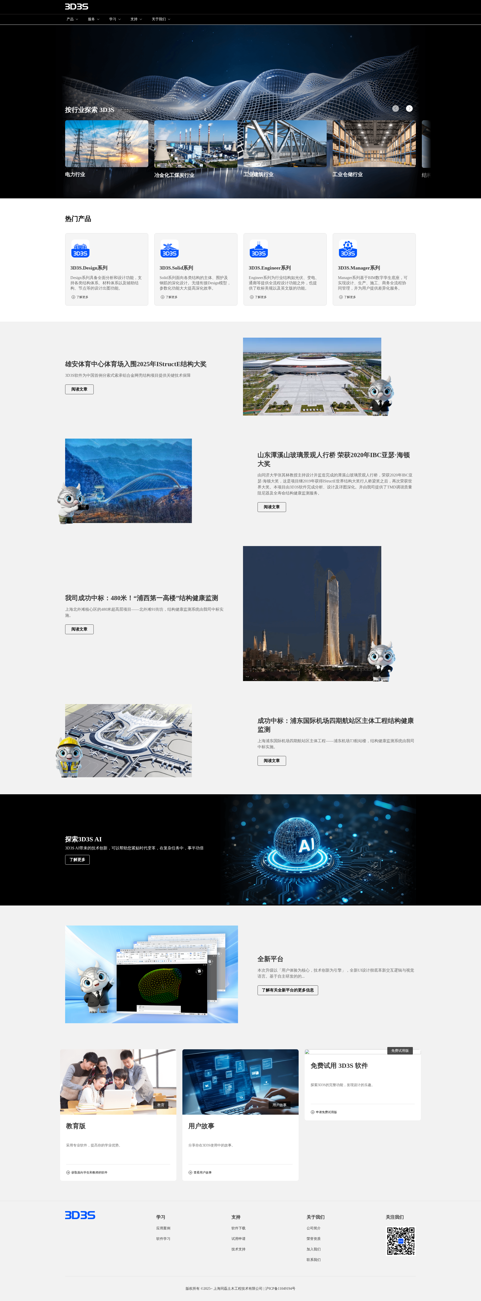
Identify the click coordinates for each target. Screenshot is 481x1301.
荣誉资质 (314, 1239)
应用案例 (163, 1228)
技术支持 (238, 1249)
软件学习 (163, 1239)
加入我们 (314, 1249)
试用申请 (238, 1239)
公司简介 (314, 1228)
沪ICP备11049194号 (280, 1288)
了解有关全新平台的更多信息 (288, 990)
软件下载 (238, 1228)
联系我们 (314, 1260)
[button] (409, 108)
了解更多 (77, 859)
